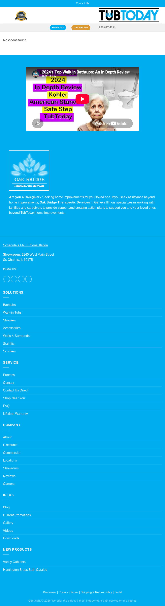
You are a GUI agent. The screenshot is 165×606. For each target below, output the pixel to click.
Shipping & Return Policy (96, 592)
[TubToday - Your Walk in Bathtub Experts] (129, 15)
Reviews (9, 476)
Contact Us (82, 3)
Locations (10, 460)
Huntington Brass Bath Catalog (25, 569)
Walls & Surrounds (16, 336)
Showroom (11, 468)
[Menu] (5, 15)
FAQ (6, 406)
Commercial (11, 452)
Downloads (11, 538)
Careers (8, 483)
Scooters (9, 351)
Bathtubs (9, 305)
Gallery (8, 522)
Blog (6, 507)
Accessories (12, 328)
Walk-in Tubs (12, 312)
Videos (8, 530)
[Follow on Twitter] (21, 279)
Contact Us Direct (15, 390)
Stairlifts (8, 343)
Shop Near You (14, 398)
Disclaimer (49, 592)
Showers (9, 320)
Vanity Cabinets (14, 562)
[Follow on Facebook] (6, 279)
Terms (74, 592)
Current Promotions (17, 515)
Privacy (63, 592)
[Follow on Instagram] (14, 279)
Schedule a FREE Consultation (25, 245)
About (7, 437)
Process (9, 375)
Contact (8, 382)
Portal (118, 592)
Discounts (10, 445)
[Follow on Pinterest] (28, 279)
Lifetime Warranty (15, 413)
